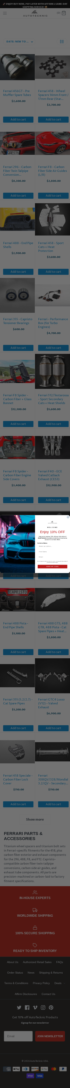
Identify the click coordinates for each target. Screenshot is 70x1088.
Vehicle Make (42, 543)
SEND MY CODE (52, 566)
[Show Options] (66, 546)
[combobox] (52, 546)
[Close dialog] (68, 517)
